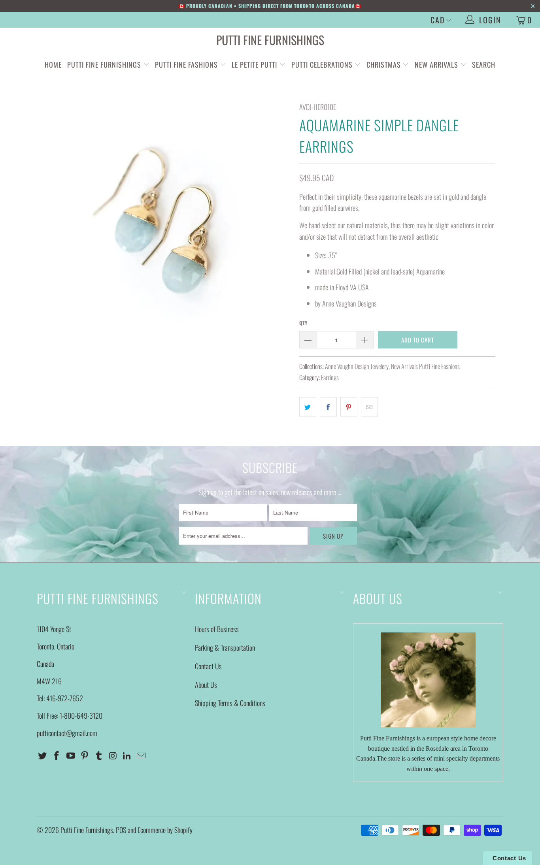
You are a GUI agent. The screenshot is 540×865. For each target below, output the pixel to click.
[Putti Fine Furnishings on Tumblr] (99, 755)
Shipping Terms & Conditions (230, 703)
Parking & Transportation (225, 647)
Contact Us (208, 666)
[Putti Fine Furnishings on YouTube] (71, 755)
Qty (303, 323)
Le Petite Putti (255, 64)
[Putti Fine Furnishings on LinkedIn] (127, 755)
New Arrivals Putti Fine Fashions (425, 366)
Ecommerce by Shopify (165, 830)
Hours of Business (217, 629)
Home (53, 64)
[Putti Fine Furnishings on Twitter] (43, 755)
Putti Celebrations (322, 64)
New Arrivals (436, 64)
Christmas (384, 64)
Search (483, 64)
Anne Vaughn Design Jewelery (357, 366)
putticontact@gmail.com (67, 733)
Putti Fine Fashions (186, 64)
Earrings (330, 377)
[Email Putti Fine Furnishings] (141, 755)
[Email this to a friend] (369, 406)
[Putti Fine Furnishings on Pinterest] (85, 755)
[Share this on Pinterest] (348, 406)
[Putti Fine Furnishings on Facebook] (57, 755)
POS (121, 830)
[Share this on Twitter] (307, 406)
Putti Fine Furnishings (270, 40)
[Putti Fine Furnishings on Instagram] (113, 755)
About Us (206, 685)
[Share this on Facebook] (328, 406)
